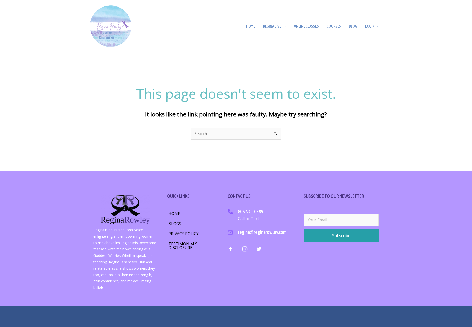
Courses (334, 26)
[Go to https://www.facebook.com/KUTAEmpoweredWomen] (230, 250)
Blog (353, 26)
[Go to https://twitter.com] (259, 250)
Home (250, 26)
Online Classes (306, 26)
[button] (341, 235)
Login (370, 26)
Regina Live (272, 26)
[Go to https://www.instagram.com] (245, 250)
